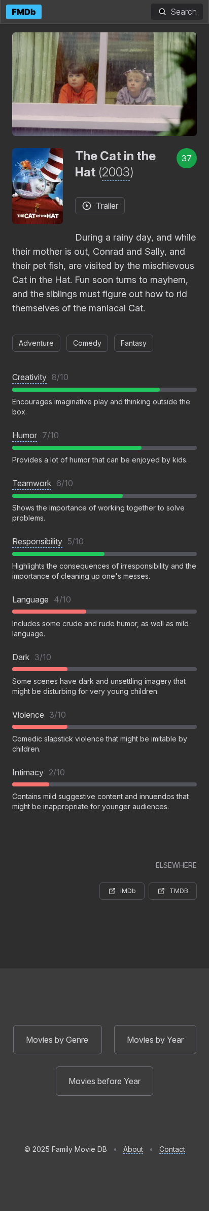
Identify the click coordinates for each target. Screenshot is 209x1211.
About (133, 1149)
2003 (116, 172)
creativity (29, 377)
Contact (172, 1149)
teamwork (31, 483)
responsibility (37, 541)
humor (24, 435)
